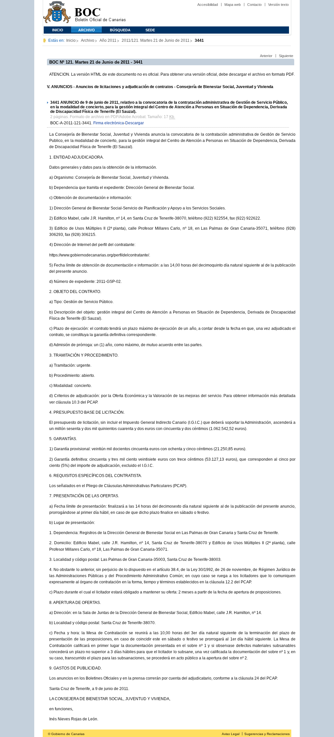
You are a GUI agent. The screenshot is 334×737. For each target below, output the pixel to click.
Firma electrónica (108, 123)
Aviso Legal (230, 734)
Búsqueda (120, 30)
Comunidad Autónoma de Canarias (57, 13)
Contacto (254, 5)
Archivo (86, 30)
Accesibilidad (207, 5)
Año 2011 (107, 40)
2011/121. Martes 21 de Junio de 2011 (156, 40)
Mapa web (232, 5)
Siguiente (286, 56)
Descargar (134, 123)
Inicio (57, 30)
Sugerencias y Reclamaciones (267, 734)
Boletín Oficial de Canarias (100, 13)
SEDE (150, 30)
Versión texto (278, 5)
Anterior (266, 56)
